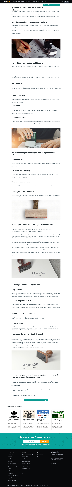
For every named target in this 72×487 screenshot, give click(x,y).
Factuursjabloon (10, 473)
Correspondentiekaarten (12, 463)
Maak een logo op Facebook (12, 475)
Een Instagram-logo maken (12, 477)
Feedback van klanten (26, 468)
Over (42, 1)
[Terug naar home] (7, 1)
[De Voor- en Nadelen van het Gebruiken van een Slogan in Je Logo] (29, 414)
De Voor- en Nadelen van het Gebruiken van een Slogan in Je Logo (28, 421)
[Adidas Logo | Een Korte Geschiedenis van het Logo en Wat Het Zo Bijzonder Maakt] (14, 414)
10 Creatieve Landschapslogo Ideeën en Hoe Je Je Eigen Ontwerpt (58, 421)
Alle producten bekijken (12, 470)
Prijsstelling (24, 471)
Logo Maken (15, 1)
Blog (45, 1)
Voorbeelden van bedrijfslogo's (27, 454)
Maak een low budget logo (26, 463)
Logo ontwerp (10, 454)
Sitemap (43, 485)
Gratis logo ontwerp (25, 459)
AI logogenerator (21, 1)
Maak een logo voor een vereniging (28, 464)
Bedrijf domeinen (25, 456)
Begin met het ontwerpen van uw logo (51, 4)
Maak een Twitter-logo (12, 478)
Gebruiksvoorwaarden (37, 485)
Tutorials (23, 470)
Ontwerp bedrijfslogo (26, 466)
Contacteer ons (39, 458)
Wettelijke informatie (28, 485)
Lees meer (10, 429)
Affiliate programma (40, 454)
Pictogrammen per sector (26, 458)
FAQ (37, 456)
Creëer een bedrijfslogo (26, 461)
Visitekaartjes (10, 459)
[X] (53, 463)
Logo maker (10, 456)
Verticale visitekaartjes (12, 464)
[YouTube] (55, 463)
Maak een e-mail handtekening (13, 471)
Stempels (9, 468)
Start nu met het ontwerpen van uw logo (36, 400)
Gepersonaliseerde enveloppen (13, 466)
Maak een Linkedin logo (12, 480)
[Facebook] (51, 463)
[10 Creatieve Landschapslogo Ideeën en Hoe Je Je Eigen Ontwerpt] (58, 414)
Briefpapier (10, 461)
